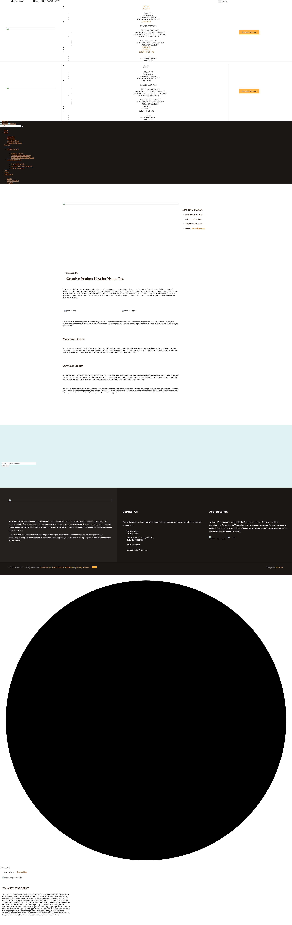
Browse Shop (22, 872)
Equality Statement (82, 568)
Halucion (279, 568)
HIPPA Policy (70, 568)
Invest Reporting (198, 228)
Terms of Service (58, 568)
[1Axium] (4, 122)
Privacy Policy (45, 568)
